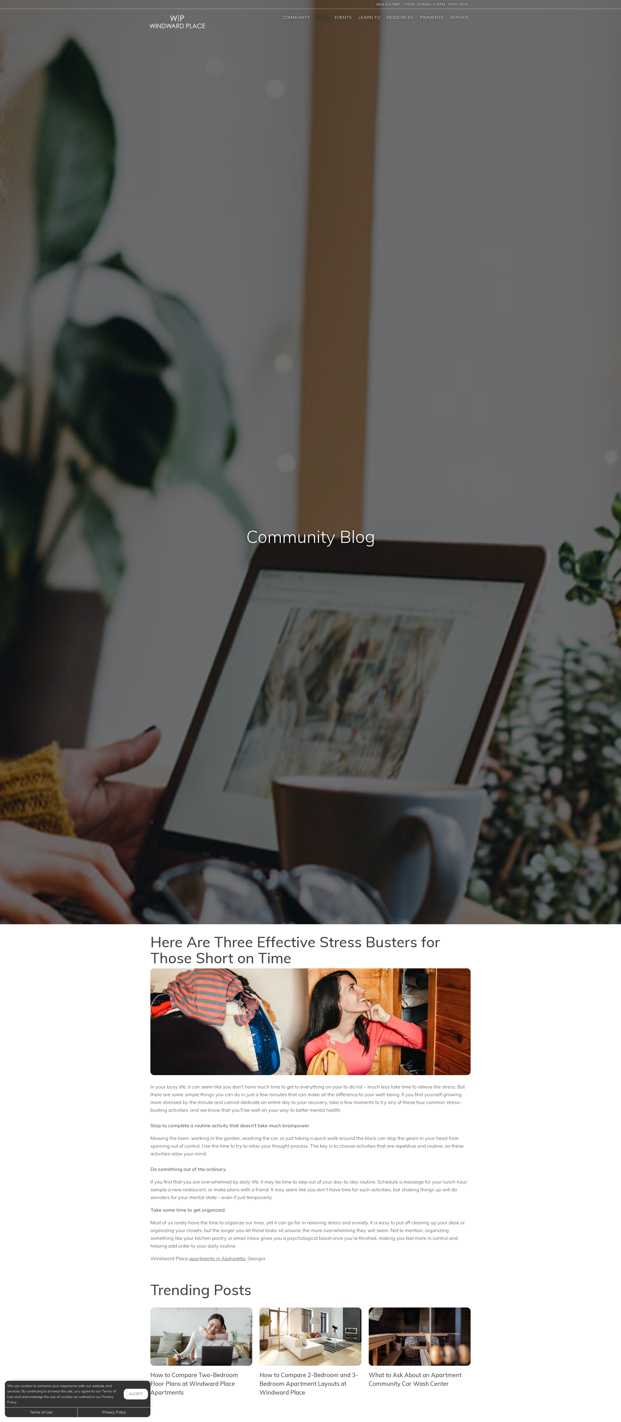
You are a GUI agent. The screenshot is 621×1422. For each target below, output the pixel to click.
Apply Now (458, 4)
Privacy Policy (114, 1412)
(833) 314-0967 (388, 4)
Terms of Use (41, 1412)
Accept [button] (136, 1394)
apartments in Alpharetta (217, 1258)
